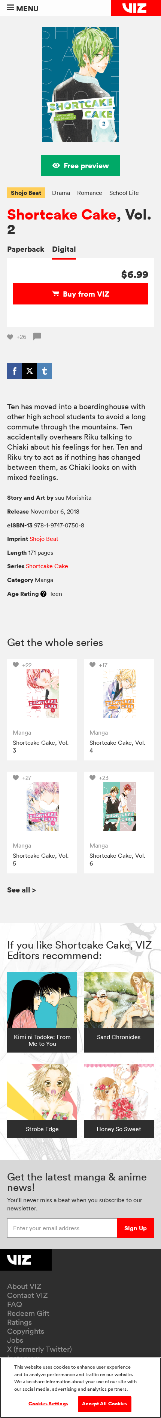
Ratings (19, 1322)
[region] (80, 1387)
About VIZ (24, 1286)
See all (21, 890)
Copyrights (25, 1331)
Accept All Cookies (104, 1403)
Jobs (15, 1340)
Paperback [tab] (26, 249)
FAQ (14, 1304)
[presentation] (42, 694)
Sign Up (135, 1228)
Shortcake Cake (61, 214)
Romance (89, 192)
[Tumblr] (44, 371)
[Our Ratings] (43, 593)
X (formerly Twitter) (39, 1349)
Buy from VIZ (86, 294)
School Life (124, 192)
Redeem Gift (28, 1313)
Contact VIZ (27, 1295)
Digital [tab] (64, 249)
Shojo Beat (26, 193)
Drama (61, 192)
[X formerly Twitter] (29, 371)
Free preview (86, 165)
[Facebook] (14, 371)
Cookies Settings (48, 1403)
